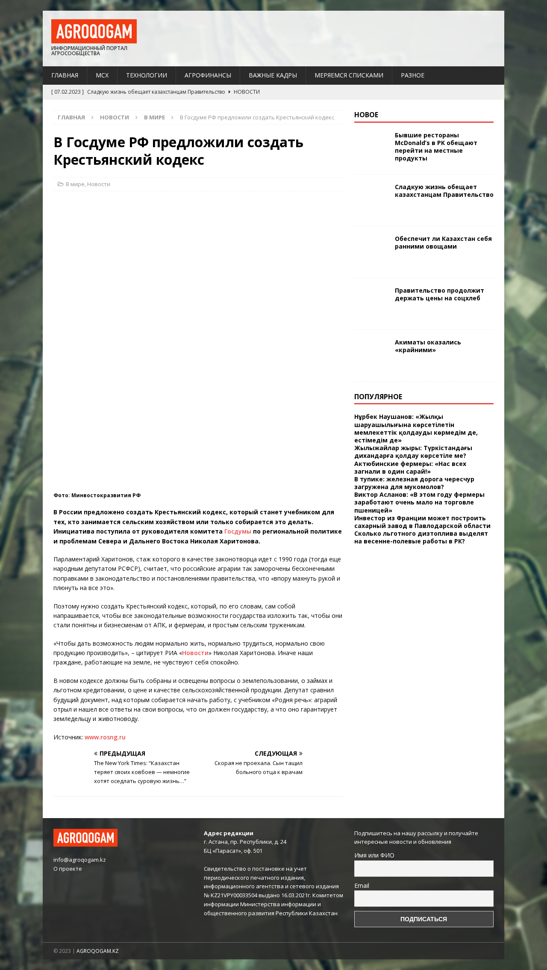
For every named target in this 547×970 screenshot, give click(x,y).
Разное (412, 75)
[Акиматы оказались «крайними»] (371, 355)
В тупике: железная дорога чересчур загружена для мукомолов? (414, 483)
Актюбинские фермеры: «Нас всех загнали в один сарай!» (410, 467)
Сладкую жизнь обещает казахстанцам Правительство (444, 191)
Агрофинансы (208, 75)
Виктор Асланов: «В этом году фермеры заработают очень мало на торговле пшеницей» (419, 502)
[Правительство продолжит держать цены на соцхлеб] (371, 304)
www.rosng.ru (105, 737)
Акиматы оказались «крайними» (428, 346)
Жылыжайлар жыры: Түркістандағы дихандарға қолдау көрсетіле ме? (413, 452)
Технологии (146, 75)
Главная (64, 75)
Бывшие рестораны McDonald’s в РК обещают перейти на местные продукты (436, 147)
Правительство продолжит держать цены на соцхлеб (439, 294)
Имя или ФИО (374, 855)
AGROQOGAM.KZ (97, 951)
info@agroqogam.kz (79, 859)
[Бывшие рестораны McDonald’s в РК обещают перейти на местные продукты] (371, 148)
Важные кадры (273, 75)
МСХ (102, 75)
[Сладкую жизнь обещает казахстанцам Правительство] (371, 200)
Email (361, 885)
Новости (114, 117)
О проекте (67, 868)
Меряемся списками (349, 75)
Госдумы (237, 531)
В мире (75, 184)
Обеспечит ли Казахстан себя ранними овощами (443, 242)
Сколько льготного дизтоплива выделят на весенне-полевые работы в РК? (421, 537)
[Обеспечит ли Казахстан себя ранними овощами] (371, 252)
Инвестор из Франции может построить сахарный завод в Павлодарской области (422, 522)
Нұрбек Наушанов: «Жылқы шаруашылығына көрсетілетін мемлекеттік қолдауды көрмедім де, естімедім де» (416, 428)
